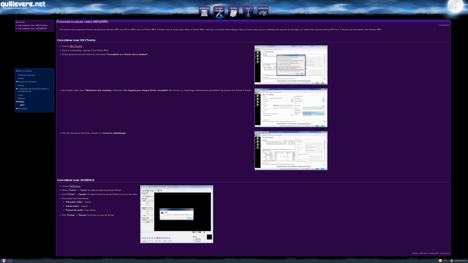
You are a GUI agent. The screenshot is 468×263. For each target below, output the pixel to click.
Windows (22, 108)
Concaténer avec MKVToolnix (33, 25)
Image (21, 85)
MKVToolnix (76, 46)
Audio (21, 78)
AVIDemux (75, 186)
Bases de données (27, 81)
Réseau (21, 98)
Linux (20, 95)
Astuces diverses (26, 75)
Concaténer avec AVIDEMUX (32, 28)
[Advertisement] (34, 50)
